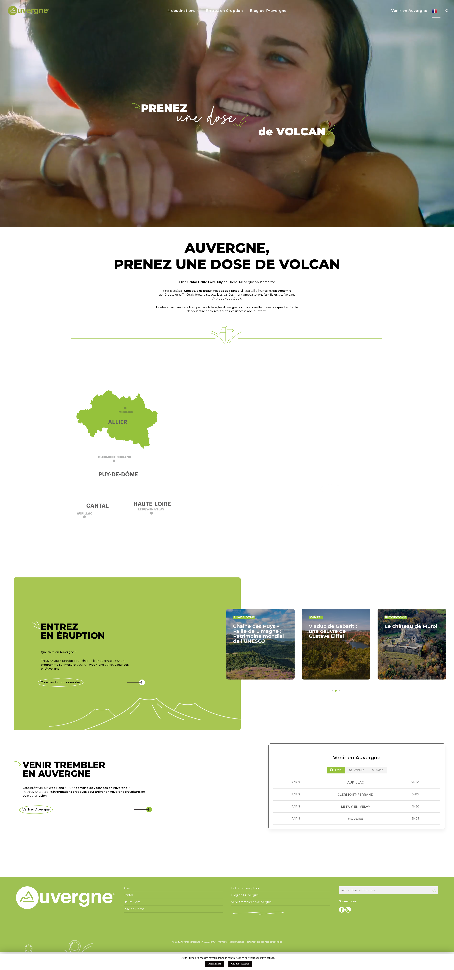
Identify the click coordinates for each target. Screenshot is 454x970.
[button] (120, 461)
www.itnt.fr (210, 941)
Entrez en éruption (245, 888)
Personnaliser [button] (214, 963)
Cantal (192, 282)
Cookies (240, 941)
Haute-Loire (207, 282)
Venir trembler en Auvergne (251, 902)
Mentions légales (226, 941)
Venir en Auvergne (36, 809)
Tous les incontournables (61, 682)
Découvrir (331, 489)
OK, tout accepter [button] (240, 963)
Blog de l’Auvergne (245, 895)
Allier (182, 282)
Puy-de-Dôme (227, 282)
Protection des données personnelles (264, 941)
